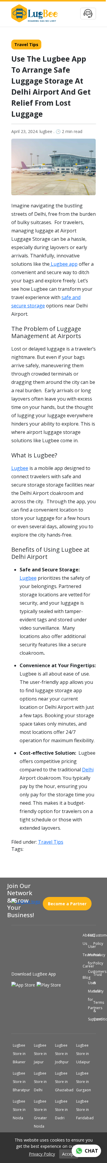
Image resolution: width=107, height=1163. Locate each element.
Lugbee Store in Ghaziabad (65, 1081)
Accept (68, 1154)
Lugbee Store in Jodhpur (64, 1053)
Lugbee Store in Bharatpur (22, 1081)
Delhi (88, 769)
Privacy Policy (94, 959)
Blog (84, 977)
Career (84, 966)
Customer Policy (94, 939)
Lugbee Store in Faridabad (86, 1109)
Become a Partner (67, 901)
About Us (84, 939)
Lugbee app (64, 264)
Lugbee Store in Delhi (42, 1081)
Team (84, 955)
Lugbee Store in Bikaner (21, 1053)
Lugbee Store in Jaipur (42, 1053)
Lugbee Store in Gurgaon (86, 1081)
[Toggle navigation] (88, 13)
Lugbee (19, 468)
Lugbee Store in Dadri (64, 1109)
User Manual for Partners (89, 995)
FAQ (89, 935)
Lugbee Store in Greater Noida (42, 1114)
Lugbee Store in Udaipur (85, 1053)
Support (89, 1019)
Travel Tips (26, 44)
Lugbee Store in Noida (21, 1109)
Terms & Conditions (94, 1011)
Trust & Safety (94, 983)
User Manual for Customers (89, 959)
